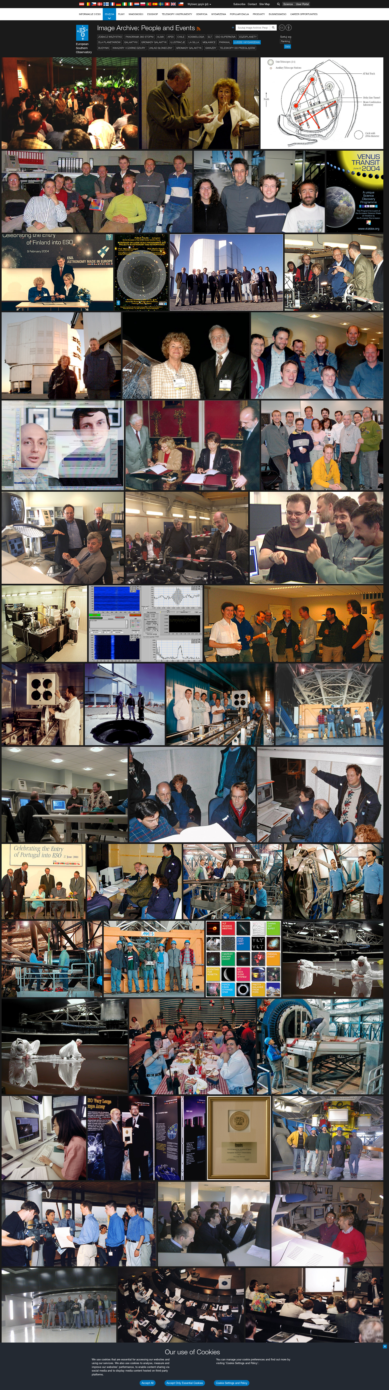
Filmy (121, 14)
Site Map (264, 4)
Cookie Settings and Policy (231, 1383)
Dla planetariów (109, 42)
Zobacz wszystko (110, 36)
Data (287, 46)
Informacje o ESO (90, 14)
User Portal (302, 4)
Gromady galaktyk (154, 42)
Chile (180, 36)
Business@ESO (277, 14)
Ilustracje (177, 42)
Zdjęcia (109, 14)
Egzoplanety (248, 36)
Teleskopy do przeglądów (237, 47)
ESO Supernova (226, 36)
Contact (252, 4)
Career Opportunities (303, 14)
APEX (171, 36)
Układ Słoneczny (160, 47)
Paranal (224, 42)
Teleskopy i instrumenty (177, 14)
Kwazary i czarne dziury (129, 47)
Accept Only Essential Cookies (185, 1383)
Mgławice (209, 42)
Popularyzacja (239, 14)
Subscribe (239, 4)
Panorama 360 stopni (140, 36)
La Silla (194, 42)
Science (288, 4)
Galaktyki (131, 42)
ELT (210, 36)
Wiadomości (136, 14)
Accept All (148, 1383)
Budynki (103, 47)
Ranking (285, 41)
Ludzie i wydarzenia (247, 42)
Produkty (259, 14)
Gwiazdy (210, 47)
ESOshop (152, 14)
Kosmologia (196, 36)
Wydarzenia (218, 14)
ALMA (160, 36)
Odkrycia (201, 14)
